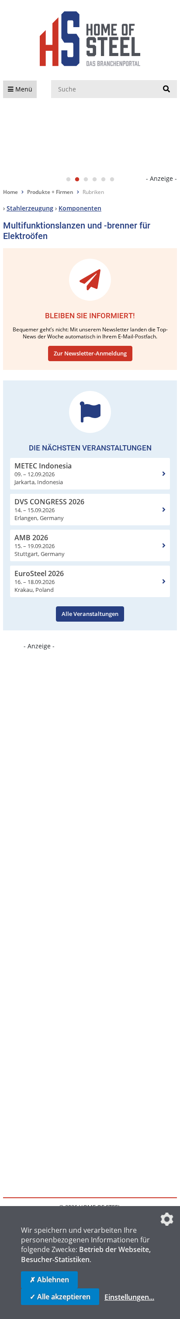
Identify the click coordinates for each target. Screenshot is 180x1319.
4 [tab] (94, 179)
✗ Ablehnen (49, 1279)
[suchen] (166, 89)
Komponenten (80, 208)
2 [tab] (77, 179)
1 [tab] (68, 179)
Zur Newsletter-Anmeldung (90, 353)
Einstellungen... (129, 1297)
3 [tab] (85, 179)
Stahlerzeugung (30, 208)
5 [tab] (103, 179)
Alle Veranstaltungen (90, 614)
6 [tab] (111, 179)
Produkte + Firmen (50, 192)
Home (10, 192)
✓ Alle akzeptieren (60, 1296)
